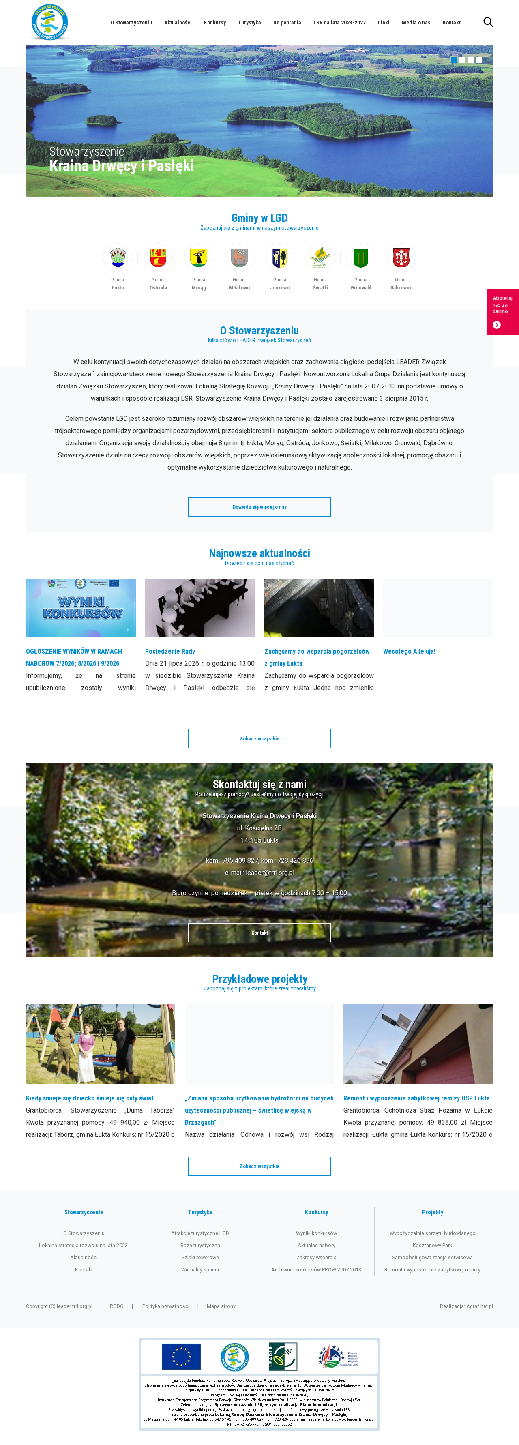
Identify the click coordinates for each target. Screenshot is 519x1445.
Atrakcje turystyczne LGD (200, 1233)
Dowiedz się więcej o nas (260, 507)
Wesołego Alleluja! (438, 637)
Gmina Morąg (198, 268)
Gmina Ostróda (158, 268)
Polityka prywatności (165, 1306)
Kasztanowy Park (432, 1245)
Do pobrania (287, 22)
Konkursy (215, 22)
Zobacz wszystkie (259, 738)
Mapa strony (221, 1306)
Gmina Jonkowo (280, 268)
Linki (384, 22)
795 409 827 (240, 860)
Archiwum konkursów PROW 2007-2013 (316, 1270)
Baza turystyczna (200, 1245)
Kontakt (452, 22)
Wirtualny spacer (200, 1270)
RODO (117, 1306)
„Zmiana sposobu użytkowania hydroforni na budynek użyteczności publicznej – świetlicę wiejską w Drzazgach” (259, 1072)
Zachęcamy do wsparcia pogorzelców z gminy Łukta (319, 637)
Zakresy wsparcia (316, 1257)
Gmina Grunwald (361, 268)
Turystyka (249, 22)
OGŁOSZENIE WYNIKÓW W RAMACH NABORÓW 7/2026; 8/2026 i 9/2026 (81, 637)
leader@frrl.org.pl (270, 873)
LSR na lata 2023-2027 (339, 22)
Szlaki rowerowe (200, 1257)
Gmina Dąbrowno (401, 268)
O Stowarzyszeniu (131, 22)
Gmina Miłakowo (239, 268)
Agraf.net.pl (479, 1306)
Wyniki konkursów (316, 1233)
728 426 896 (295, 860)
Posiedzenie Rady (200, 637)
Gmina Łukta (117, 268)
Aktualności (178, 22)
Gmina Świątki (320, 268)
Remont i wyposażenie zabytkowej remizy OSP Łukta (417, 1072)
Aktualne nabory (316, 1245)
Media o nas (416, 22)
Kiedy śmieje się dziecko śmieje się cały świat (100, 1072)
